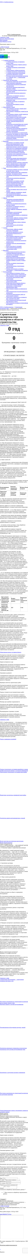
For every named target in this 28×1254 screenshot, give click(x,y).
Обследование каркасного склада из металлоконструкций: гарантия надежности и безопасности (15, 238)
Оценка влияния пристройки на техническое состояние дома (14, 184)
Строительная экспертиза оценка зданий (17, 139)
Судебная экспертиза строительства (15, 71)
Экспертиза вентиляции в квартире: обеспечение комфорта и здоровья (15, 166)
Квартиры (5, 141)
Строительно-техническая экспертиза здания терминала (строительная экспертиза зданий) (16, 137)
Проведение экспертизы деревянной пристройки (13, 795)
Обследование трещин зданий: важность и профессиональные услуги (17, 115)
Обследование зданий (9, 107)
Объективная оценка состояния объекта (10, 652)
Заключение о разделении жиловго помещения (12, 1072)
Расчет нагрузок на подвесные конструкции (11, 841)
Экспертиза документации (10, 80)
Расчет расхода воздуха (6, 842)
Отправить (3, 1199)
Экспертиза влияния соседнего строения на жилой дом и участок (17, 170)
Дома (4, 168)
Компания (3, 1181)
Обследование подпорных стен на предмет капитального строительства (16, 273)
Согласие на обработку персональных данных (12, 1189)
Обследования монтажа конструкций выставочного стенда (16, 300)
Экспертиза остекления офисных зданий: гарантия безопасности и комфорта (15, 121)
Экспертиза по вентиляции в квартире (16, 149)
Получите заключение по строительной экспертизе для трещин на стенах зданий (17, 133)
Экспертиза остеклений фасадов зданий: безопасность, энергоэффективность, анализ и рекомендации (17, 126)
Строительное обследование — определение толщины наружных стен (12, 980)
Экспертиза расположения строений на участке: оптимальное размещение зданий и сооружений (16, 130)
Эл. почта (3, 1183)
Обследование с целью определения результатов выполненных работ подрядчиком (15, 277)
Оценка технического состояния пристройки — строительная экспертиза (17, 269)
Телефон (2, 1180)
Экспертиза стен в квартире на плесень (16, 154)
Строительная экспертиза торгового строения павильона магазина (15, 252)
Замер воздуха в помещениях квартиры (16, 148)
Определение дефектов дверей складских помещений (14, 229)
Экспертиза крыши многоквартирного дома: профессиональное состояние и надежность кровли (16, 160)
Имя (1, 1178)
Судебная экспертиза (8, 60)
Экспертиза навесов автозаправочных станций (12, 818)
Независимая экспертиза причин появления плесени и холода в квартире (16, 146)
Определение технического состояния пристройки (13, 772)
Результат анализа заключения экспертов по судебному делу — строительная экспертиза (17, 77)
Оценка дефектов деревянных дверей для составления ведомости (16, 193)
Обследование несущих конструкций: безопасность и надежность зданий (16, 117)
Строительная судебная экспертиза (15, 70)
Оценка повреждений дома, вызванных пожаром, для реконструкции (16, 173)
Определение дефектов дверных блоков (16, 217)
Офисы (5, 198)
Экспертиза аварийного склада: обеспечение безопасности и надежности (14, 233)
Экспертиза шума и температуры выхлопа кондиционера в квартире (15, 151)
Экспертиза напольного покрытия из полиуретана (13, 1048)
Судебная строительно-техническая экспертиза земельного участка (15, 73)
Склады (5, 227)
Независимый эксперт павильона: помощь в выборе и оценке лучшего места (15, 260)
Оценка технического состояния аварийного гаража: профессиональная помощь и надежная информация (14, 770)
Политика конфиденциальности (8, 1245)
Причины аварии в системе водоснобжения (11, 1004)
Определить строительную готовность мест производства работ (16, 298)
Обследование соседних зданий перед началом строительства (16, 109)
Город (1, 1185)
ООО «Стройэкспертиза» (7, 2)
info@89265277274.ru (5, 41)
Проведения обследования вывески (15, 257)
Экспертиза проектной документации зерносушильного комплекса (16, 82)
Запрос (2, 1188)
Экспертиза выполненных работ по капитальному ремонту (15, 295)
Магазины (6, 250)
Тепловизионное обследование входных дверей (12, 1027)
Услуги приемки (7, 271)
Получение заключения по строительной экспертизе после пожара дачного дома (14, 1002)
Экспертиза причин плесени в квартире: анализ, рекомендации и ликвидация (17, 163)
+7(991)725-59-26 (4, 47)
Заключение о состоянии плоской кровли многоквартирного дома (15, 143)
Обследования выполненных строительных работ (14, 248)
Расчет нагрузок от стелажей (13, 246)
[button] (4, 37)
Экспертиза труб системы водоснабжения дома (12, 1049)
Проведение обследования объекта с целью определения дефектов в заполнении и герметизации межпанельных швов (16, 285)
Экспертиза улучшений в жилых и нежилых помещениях (15, 96)
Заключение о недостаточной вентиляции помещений (14, 212)
